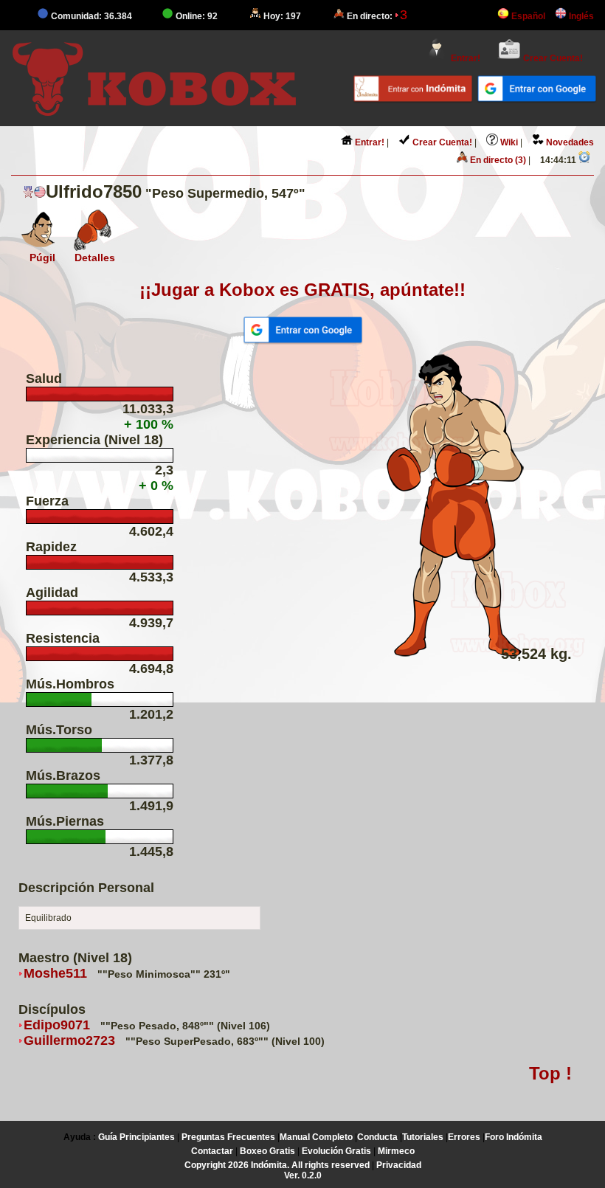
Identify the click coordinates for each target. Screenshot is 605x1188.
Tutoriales (422, 1137)
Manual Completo (316, 1137)
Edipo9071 (57, 1025)
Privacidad (398, 1165)
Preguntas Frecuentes (228, 1137)
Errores (464, 1137)
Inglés (580, 16)
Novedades (569, 142)
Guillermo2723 (69, 1040)
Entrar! (464, 58)
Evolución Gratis (336, 1151)
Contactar (212, 1151)
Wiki (508, 142)
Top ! (550, 1073)
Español (527, 16)
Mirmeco (396, 1151)
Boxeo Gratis (267, 1151)
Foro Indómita (513, 1137)
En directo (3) (496, 160)
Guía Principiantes (136, 1137)
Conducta (377, 1137)
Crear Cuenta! (552, 58)
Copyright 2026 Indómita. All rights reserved (277, 1165)
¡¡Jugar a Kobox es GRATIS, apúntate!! (302, 290)
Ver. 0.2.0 (303, 1175)
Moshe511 (55, 973)
